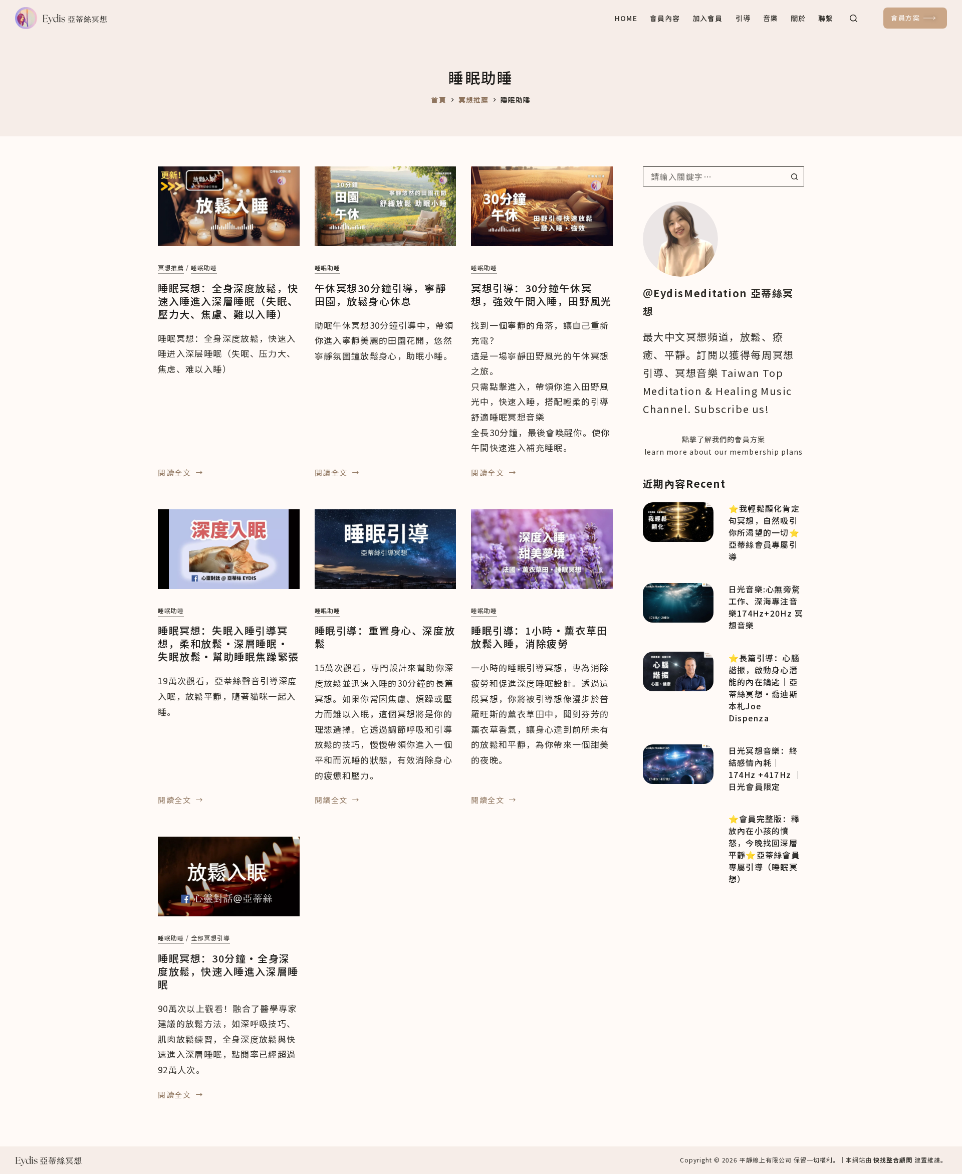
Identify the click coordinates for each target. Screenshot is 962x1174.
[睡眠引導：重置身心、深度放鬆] (385, 549)
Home (626, 18)
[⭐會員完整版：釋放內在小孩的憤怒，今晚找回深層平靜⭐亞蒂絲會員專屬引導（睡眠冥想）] (678, 832)
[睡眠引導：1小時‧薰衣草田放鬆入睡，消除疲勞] (542, 549)
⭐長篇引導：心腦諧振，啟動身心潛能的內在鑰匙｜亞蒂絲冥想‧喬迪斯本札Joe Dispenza (764, 688)
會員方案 (905, 18)
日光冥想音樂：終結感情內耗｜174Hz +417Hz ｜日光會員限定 (766, 768)
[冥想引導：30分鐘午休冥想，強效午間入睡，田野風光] (542, 206)
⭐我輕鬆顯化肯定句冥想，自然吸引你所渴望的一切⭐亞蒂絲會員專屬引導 (764, 532)
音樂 (770, 18)
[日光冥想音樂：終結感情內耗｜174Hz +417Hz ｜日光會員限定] (678, 764)
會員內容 (665, 18)
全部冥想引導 (210, 937)
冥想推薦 (171, 267)
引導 (743, 18)
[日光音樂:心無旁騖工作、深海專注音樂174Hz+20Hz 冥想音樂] (678, 603)
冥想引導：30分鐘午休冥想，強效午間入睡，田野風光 (541, 294)
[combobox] (714, 176)
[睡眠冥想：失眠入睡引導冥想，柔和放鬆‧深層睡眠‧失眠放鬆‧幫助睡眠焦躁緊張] (229, 549)
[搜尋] (853, 18)
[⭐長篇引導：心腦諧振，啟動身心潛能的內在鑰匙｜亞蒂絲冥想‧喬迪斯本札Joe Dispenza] (678, 671)
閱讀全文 (174, 473)
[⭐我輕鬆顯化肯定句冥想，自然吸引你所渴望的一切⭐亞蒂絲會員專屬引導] (678, 522)
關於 (798, 18)
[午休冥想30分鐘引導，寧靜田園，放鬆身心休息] (385, 206)
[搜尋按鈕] (794, 176)
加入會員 (707, 18)
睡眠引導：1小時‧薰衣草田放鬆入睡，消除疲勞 (539, 637)
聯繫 (825, 18)
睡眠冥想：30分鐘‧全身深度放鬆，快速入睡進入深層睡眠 (228, 971)
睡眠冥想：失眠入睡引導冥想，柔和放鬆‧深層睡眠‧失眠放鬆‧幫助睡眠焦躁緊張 (228, 643)
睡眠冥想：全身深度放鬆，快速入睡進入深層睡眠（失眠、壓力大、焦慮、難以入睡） (228, 301)
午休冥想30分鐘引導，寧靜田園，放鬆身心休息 (380, 294)
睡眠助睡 (204, 267)
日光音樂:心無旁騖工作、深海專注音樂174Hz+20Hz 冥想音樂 (766, 607)
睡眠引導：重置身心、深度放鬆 (385, 637)
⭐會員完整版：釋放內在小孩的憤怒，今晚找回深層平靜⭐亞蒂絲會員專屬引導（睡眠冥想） (764, 849)
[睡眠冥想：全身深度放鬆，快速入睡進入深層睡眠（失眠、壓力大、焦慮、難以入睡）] (229, 206)
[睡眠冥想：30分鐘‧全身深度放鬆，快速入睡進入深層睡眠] (229, 876)
